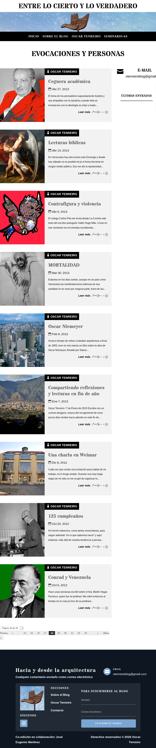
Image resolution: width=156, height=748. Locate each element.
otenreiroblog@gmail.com (130, 674)
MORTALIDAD (64, 265)
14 (25, 633)
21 (72, 633)
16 (38, 633)
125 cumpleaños (65, 516)
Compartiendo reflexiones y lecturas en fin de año (76, 391)
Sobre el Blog (60, 694)
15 (31, 633)
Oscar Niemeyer (65, 326)
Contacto (57, 710)
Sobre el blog (55, 36)
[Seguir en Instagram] (23, 723)
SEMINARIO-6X (116, 36)
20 (65, 633)
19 (58, 633)
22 (79, 633)
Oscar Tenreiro (86, 36)
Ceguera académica (69, 81)
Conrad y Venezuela (69, 577)
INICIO (33, 36)
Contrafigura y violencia (74, 204)
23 (86, 633)
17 (45, 633)
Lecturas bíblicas (67, 143)
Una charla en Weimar (72, 455)
